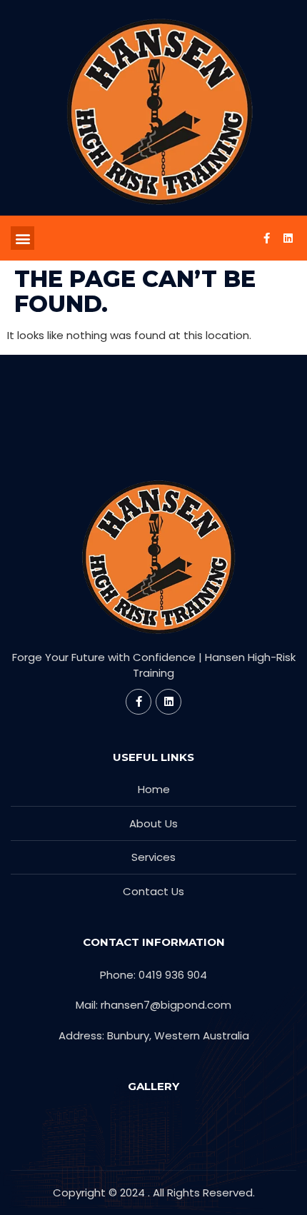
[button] (22, 238)
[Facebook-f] (266, 238)
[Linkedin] (287, 238)
